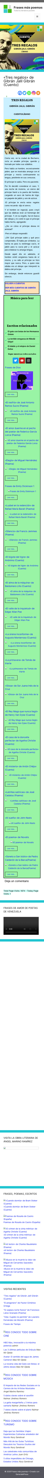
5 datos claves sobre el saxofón (19, 1395)
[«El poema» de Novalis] (22, 842)
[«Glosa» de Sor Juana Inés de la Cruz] (22, 697)
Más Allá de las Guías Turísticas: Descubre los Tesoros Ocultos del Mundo (19, 1444)
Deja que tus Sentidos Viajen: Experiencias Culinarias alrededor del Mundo (21, 1434)
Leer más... (11, 394)
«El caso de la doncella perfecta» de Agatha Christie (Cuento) (20, 740)
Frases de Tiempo (12, 1324)
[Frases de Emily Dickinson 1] (22, 491)
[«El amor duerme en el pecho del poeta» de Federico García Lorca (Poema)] (22, 446)
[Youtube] (22, 361)
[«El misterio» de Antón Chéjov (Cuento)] (22, 778)
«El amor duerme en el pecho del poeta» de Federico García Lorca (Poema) (21, 431)
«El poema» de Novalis (17, 837)
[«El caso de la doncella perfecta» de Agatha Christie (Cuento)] (22, 752)
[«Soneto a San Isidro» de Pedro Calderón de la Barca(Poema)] (22, 868)
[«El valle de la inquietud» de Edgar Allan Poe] (22, 620)
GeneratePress (22, 1474)
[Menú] (37, 16)
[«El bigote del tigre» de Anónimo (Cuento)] (22, 568)
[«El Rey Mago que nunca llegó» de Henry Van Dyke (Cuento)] (22, 723)
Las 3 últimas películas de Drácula (20, 1350)
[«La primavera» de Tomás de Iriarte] (22, 671)
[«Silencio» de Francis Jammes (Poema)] (22, 543)
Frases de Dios (13, 367)
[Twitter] (24, 93)
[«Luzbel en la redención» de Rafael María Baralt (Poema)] (22, 517)
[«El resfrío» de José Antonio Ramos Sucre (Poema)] (22, 414)
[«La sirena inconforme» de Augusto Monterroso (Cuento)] (22, 646)
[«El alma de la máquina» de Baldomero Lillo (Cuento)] (22, 594)
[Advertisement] (22, 1036)
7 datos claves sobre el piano (17, 1410)
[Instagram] (34, 93)
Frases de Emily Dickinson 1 (19, 486)
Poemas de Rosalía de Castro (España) (22, 1222)
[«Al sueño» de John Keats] (22, 823)
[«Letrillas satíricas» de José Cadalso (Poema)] (22, 804)
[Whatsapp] (29, 93)
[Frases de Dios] (22, 388)
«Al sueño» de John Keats (18, 817)
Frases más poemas (28, 7)
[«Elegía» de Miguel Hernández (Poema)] (22, 472)
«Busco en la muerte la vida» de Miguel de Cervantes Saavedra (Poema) (19, 1272)
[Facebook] (20, 93)
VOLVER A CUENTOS (15, 283)
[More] (38, 93)
